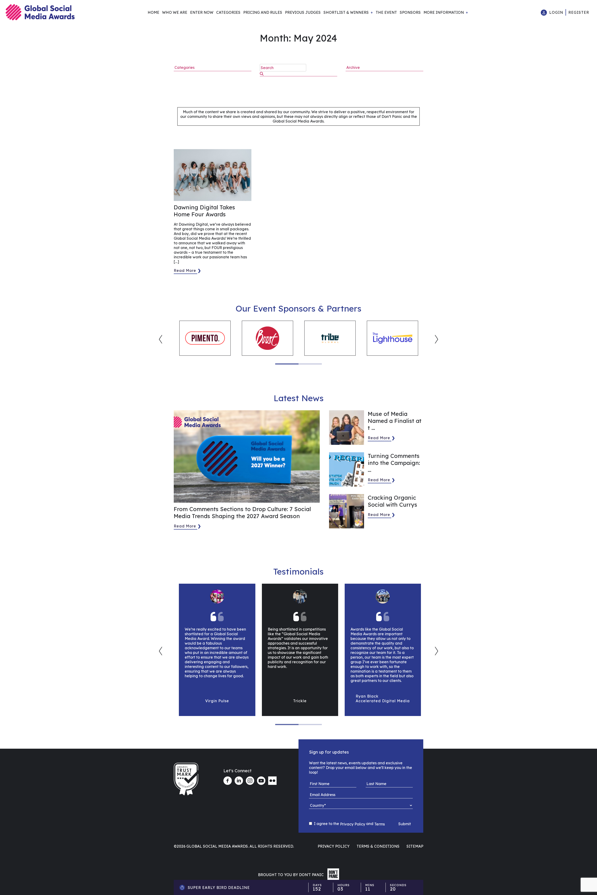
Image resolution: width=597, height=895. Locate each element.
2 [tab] (310, 364)
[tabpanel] (205, 338)
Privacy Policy (352, 824)
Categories (228, 12)
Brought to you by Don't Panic (291, 874)
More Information (443, 12)
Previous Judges (303, 12)
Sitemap (414, 846)
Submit (404, 823)
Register (578, 12)
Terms (379, 824)
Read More (185, 270)
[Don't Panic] (332, 878)
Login (556, 12)
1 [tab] (286, 364)
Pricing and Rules (262, 12)
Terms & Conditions (378, 846)
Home (153, 12)
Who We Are (174, 12)
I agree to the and (349, 823)
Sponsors (410, 12)
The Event (386, 12)
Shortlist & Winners (346, 12)
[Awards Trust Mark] (186, 797)
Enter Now (201, 12)
